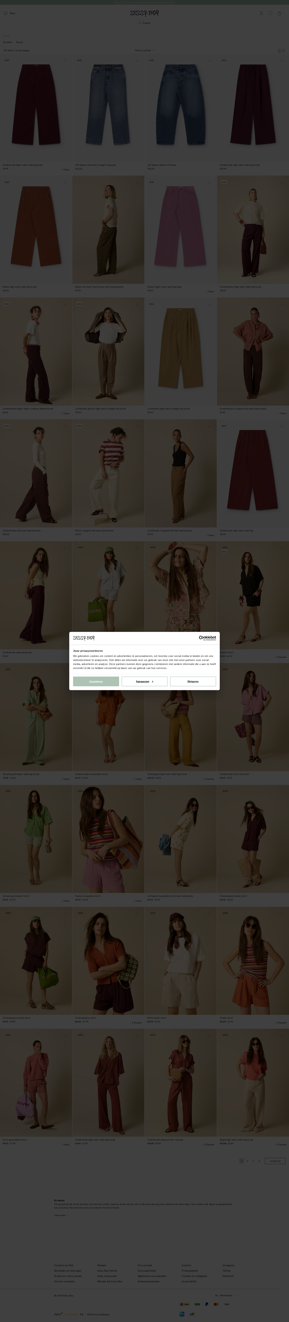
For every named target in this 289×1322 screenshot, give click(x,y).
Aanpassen (142, 681)
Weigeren (193, 681)
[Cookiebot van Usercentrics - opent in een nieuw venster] (201, 638)
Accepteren (96, 681)
